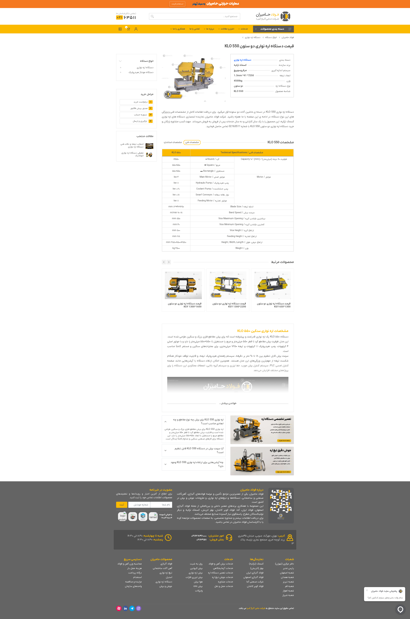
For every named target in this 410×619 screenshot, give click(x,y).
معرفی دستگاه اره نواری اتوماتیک (132, 154)
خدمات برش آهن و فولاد (221, 563)
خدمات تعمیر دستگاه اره (220, 572)
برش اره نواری (196, 572)
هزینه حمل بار (134, 568)
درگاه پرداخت (135, 572)
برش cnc (198, 586)
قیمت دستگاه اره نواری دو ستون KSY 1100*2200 (184, 305)
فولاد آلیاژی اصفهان (253, 577)
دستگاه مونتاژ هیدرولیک (141, 72)
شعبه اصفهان (287, 572)
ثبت (121, 504)
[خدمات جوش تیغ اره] (262, 461)
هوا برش (198, 581)
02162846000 (199, 535)
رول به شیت (196, 563)
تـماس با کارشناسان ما (126, 13)
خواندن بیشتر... (227, 403)
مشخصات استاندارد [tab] (173, 142)
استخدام (137, 577)
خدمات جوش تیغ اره (222, 577)
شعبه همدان (287, 577)
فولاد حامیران (288, 37)
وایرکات (199, 590)
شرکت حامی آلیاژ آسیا (256, 608)
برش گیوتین (196, 568)
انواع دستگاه (271, 37)
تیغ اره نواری (166, 572)
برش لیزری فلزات (194, 577)
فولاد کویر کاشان (255, 586)
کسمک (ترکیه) (256, 563)
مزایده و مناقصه (133, 581)
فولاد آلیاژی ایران (254, 572)
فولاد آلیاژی (166, 563)
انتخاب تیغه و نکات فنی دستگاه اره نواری (132, 145)
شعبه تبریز (288, 581)
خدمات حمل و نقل (223, 586)
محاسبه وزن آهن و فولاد (129, 563)
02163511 (202, 539)
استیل (169, 577)
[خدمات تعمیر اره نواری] (262, 429)
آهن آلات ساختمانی (162, 568)
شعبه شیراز (288, 595)
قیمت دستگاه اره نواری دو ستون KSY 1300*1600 (229, 305)
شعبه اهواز (288, 590)
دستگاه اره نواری (252, 37)
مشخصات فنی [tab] (192, 142)
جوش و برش (165, 586)
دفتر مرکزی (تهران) (284, 563)
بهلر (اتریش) (256, 568)
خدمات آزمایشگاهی (223, 568)
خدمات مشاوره (225, 581)
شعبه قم (289, 586)
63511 (126, 18)
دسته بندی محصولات (272, 29)
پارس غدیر (288, 568)
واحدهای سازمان (133, 586)
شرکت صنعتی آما (254, 581)
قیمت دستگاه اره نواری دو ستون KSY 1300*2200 (274, 305)
